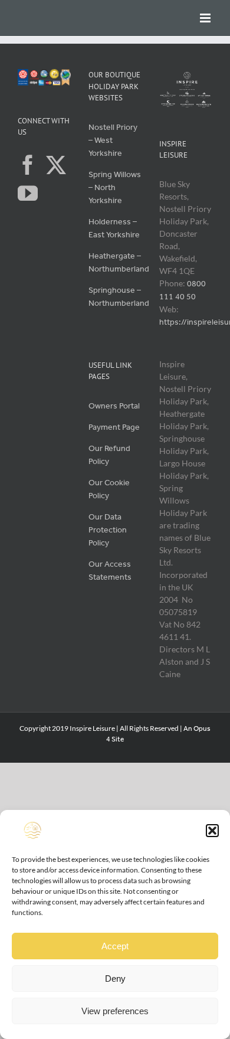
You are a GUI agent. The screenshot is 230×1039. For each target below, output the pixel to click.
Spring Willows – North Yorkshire (114, 187)
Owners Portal (114, 406)
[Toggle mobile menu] (206, 18)
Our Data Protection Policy (107, 530)
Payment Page (114, 427)
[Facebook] (28, 165)
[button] (212, 831)
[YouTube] (28, 193)
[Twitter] (56, 165)
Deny (115, 978)
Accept (115, 946)
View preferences (115, 1011)
